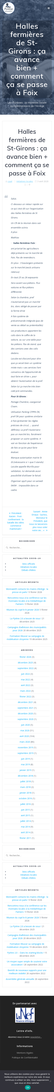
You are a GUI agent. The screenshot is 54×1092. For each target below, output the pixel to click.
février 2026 (25, 656)
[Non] (50, 1081)
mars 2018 (25, 787)
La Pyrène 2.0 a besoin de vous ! (25, 618)
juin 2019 (25, 758)
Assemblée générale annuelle (20, 979)
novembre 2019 (25, 747)
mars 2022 (25, 690)
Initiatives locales (24, 181)
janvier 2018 (25, 792)
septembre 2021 (25, 707)
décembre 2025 (25, 662)
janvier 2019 (25, 770)
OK (27, 1087)
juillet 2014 (25, 821)
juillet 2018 (25, 781)
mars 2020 (25, 741)
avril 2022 (25, 685)
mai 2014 (25, 826)
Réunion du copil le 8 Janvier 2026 (22, 609)
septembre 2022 (25, 668)
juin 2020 (25, 724)
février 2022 (25, 696)
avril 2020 (24, 736)
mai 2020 (24, 730)
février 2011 (25, 838)
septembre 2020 (25, 719)
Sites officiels (28, 563)
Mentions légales (25, 1052)
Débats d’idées (28, 570)
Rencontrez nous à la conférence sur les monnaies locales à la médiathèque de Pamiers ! (27, 600)
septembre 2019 (25, 753)
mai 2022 (25, 679)
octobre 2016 (25, 798)
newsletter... (36, 1037)
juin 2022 (25, 673)
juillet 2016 (25, 804)
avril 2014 (25, 832)
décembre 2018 (25, 775)
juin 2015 (25, 809)
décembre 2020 (25, 713)
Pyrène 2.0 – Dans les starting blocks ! (25, 952)
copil (10, 181)
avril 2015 (25, 815)
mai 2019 (25, 764)
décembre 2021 (25, 702)
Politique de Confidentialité (25, 1057)
